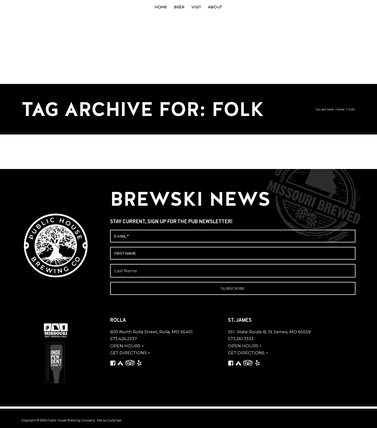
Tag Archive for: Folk (143, 109)
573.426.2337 (123, 338)
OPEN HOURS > (127, 345)
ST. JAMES (240, 320)
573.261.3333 (241, 338)
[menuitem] (161, 7)
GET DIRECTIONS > (130, 352)
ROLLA (118, 320)
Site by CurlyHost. (109, 420)
